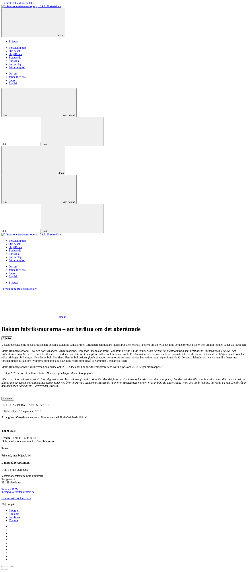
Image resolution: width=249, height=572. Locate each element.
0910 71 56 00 (9, 488)
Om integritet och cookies (16, 498)
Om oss (13, 73)
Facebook (14, 517)
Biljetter (13, 41)
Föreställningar (17, 47)
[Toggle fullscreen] (10, 566)
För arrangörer (17, 67)
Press (12, 80)
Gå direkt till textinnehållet (16, 3)
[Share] (6, 566)
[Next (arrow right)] (6, 569)
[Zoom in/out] (13, 566)
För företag (15, 64)
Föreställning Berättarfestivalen (19, 288)
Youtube (13, 520)
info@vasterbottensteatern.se (17, 491)
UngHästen (15, 54)
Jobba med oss (17, 76)
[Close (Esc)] (2, 566)
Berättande (15, 57)
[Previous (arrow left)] (2, 569)
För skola (14, 60)
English (13, 83)
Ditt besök (15, 50)
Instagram (14, 510)
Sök (3, 143)
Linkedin (14, 513)
